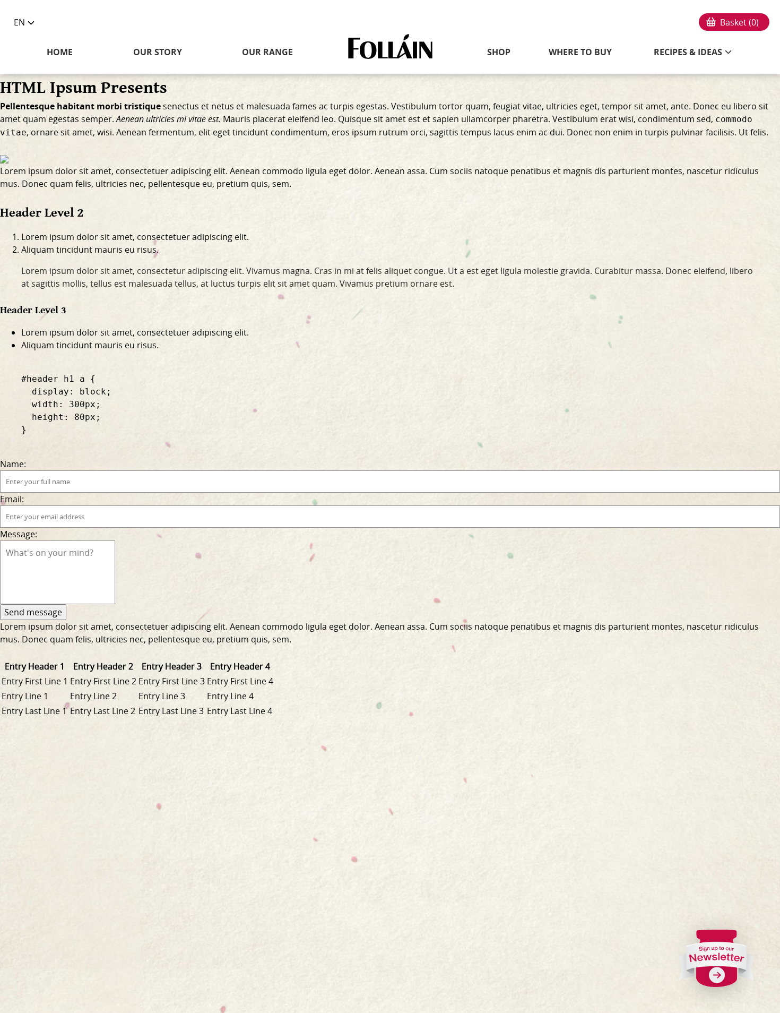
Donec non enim (600, 132)
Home (60, 52)
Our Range (267, 52)
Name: (13, 464)
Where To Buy (580, 52)
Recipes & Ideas (688, 52)
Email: (12, 499)
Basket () (739, 22)
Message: (18, 534)
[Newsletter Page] (717, 962)
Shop (498, 52)
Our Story (157, 52)
